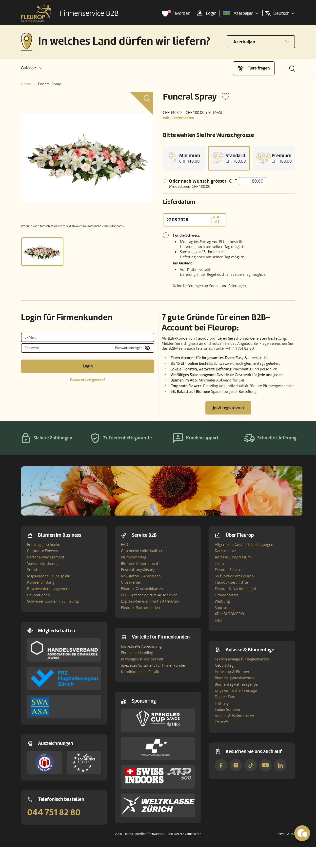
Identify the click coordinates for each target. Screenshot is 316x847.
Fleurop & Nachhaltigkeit (236, 589)
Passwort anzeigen (128, 348)
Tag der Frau (225, 697)
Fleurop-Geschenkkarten (142, 589)
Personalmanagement (45, 557)
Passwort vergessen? (87, 379)
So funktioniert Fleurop (234, 576)
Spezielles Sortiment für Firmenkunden (153, 665)
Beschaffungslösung (138, 570)
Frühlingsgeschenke (43, 544)
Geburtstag (224, 665)
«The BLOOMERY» (230, 614)
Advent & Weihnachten (234, 716)
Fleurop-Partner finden (140, 607)
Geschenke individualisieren (144, 551)
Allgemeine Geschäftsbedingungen (244, 544)
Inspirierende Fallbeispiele (48, 576)
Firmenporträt (226, 595)
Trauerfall (223, 722)
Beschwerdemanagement (48, 589)
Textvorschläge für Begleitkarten (242, 659)
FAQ (124, 544)
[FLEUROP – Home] (36, 13)
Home (26, 84)
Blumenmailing (133, 557)
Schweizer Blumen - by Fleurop (53, 601)
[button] (31, 68)
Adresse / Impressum (233, 557)
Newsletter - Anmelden (141, 576)
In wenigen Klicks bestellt (142, 659)
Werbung (222, 601)
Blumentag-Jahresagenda (236, 684)
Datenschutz (225, 551)
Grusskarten (131, 582)
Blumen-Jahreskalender (235, 678)
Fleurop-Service (228, 570)
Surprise (33, 570)
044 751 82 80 (53, 812)
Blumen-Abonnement (139, 563)
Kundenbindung (40, 582)
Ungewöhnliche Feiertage (236, 690)
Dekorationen (38, 595)
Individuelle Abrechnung (141, 646)
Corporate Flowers (42, 551)
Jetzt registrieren (228, 407)
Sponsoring (224, 607)
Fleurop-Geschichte (231, 582)
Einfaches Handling (137, 653)
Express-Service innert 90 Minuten (150, 601)
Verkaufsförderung (43, 563)
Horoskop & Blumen (232, 672)
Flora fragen (258, 68)
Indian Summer (227, 709)
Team (219, 563)
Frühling (221, 703)
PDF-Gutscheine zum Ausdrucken (149, 595)
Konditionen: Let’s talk (140, 672)
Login (88, 366)
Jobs (218, 620)
